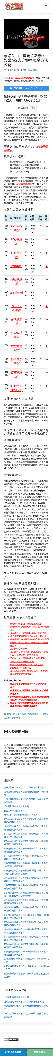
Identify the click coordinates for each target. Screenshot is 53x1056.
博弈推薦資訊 (34, 714)
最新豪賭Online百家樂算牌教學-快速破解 (29, 639)
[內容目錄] (33, 108)
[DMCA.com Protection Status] (11, 1040)
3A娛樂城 (16, 293)
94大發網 (8, 77)
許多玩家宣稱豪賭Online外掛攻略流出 (28, 636)
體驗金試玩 (40, 1052)
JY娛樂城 (16, 266)
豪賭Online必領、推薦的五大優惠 (25, 623)
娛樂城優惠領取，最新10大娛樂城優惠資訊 (24, 787)
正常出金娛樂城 (13, 1052)
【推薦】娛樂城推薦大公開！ (17, 806)
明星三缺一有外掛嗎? (14, 810)
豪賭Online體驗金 (18, 649)
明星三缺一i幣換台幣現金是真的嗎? (20, 815)
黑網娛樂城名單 (23, 184)
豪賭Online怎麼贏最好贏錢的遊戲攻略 (28, 633)
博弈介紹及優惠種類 (24, 77)
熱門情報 (16, 718)
